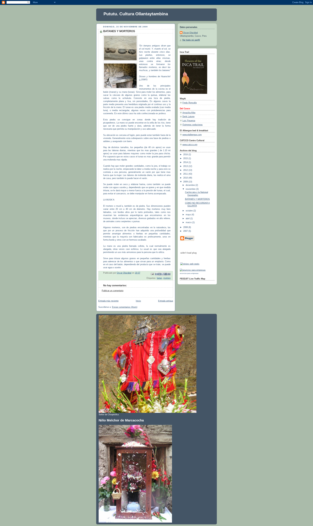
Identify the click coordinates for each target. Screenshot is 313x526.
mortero (167, 278)
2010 (185, 178)
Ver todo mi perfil (191, 40)
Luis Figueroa (188, 121)
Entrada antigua (165, 301)
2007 (185, 231)
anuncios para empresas (189, 273)
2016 (185, 154)
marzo (189, 222)
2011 (185, 174)
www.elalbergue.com (192, 135)
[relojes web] (188, 260)
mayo (189, 214)
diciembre (190, 185)
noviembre (191, 189)
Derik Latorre (188, 116)
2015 (185, 158)
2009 (185, 182)
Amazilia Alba (188, 113)
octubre (189, 211)
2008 (185, 227)
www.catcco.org (189, 144)
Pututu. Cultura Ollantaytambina (136, 13)
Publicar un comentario (112, 291)
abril (188, 218)
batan (159, 278)
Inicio (138, 301)
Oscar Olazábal (190, 33)
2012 (185, 170)
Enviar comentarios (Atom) (124, 307)
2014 (185, 162)
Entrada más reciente (108, 301)
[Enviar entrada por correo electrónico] (152, 274)
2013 (185, 166)
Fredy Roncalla (189, 103)
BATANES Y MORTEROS (197, 199)
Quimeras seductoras (192, 125)
